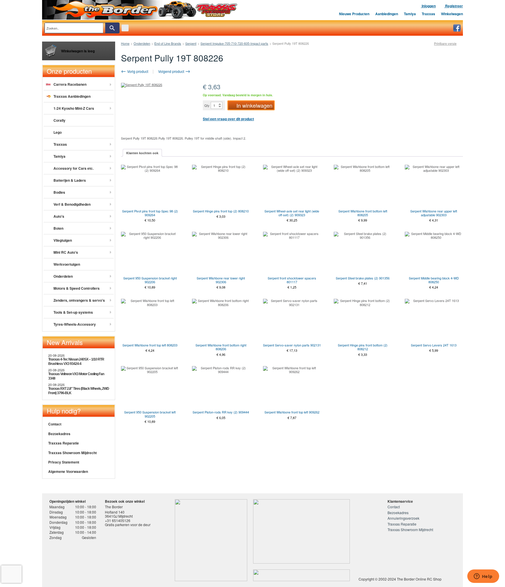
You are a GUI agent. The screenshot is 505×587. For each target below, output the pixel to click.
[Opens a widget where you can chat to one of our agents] (483, 576)
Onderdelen (142, 43)
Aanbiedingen (386, 13)
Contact (54, 424)
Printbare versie (445, 43)
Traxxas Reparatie (63, 443)
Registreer (453, 5)
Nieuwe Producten (354, 13)
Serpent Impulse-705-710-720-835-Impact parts (234, 43)
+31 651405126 (117, 520)
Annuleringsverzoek (403, 518)
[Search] (112, 28)
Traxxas (428, 13)
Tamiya (410, 13)
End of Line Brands (167, 43)
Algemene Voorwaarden (68, 471)
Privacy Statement (63, 462)
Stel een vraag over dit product (228, 118)
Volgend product (171, 71)
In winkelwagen (254, 105)
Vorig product (137, 71)
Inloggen (428, 5)
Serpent (190, 43)
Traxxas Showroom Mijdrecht (72, 452)
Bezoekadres (59, 433)
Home (125, 43)
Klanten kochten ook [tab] (142, 153)
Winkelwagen (452, 13)
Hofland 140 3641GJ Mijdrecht (119, 514)
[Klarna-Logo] (96, 561)
